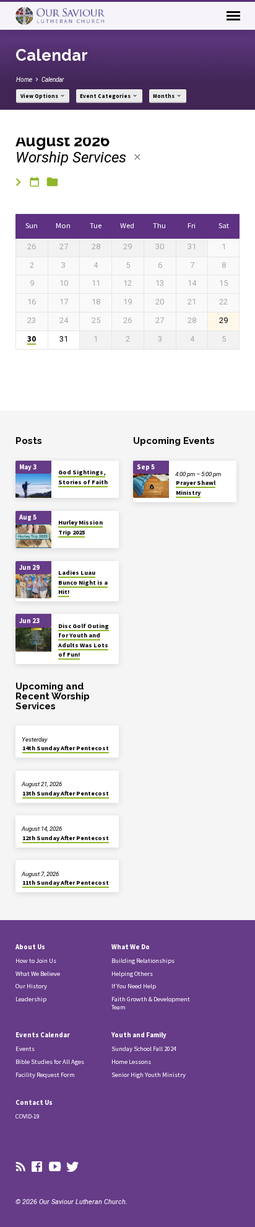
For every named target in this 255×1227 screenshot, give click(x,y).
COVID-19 (27, 1116)
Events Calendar (42, 1034)
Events (25, 1049)
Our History (31, 986)
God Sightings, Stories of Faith (83, 476)
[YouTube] (55, 1167)
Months (164, 96)
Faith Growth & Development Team (150, 1003)
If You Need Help (133, 986)
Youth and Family (138, 1034)
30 (31, 339)
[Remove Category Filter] (137, 157)
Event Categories (106, 96)
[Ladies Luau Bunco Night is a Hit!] (33, 586)
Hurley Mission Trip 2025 (80, 527)
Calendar (52, 79)
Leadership (30, 999)
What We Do (130, 946)
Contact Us (34, 1102)
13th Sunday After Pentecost (65, 793)
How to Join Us (35, 961)
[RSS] (21, 1167)
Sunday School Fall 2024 (143, 1049)
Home (24, 79)
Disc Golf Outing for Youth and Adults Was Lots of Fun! (83, 640)
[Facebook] (37, 1167)
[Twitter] (73, 1167)
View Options (39, 96)
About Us (30, 946)
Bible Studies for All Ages (49, 1062)
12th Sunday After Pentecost (65, 838)
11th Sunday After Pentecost (65, 883)
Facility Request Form (45, 1075)
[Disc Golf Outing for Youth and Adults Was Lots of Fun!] (33, 639)
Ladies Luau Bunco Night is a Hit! (83, 582)
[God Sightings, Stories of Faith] (33, 486)
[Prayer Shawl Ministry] (151, 486)
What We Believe (37, 974)
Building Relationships (143, 961)
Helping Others (132, 974)
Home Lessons (131, 1062)
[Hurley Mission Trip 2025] (33, 536)
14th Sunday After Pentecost (65, 748)
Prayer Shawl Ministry (195, 487)
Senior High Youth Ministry (148, 1075)
